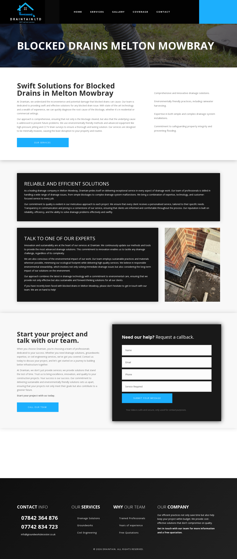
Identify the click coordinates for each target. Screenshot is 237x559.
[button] (147, 398)
